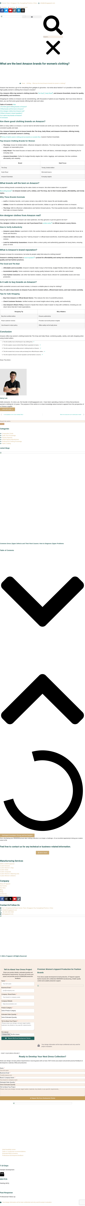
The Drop (41, 93)
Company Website (6, 1001)
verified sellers (47, 223)
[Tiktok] (14, 10)
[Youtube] (10, 10)
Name (3, 981)
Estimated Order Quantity (9, 1014)
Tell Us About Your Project (9, 1021)
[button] (32, 16)
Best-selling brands (5, 191)
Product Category (6, 1007)
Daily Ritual (48, 93)
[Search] (2, 424)
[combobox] (42, 421)
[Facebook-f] (2, 10)
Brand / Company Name (7, 1077)
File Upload (4, 1032)
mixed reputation (29, 257)
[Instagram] (23, 10)
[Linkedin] (19, 10)
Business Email (6, 987)
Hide (14, 104)
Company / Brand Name (8, 994)
